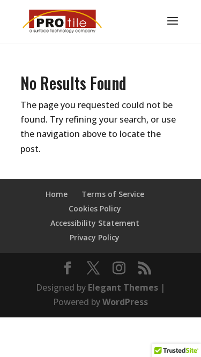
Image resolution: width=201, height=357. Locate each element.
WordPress (125, 302)
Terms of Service (112, 194)
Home (57, 194)
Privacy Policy (95, 237)
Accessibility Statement (94, 223)
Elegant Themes (123, 287)
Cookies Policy (95, 208)
